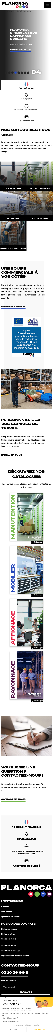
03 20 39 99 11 (14, 972)
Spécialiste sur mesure (10, 916)
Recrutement (6, 912)
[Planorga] (15, 5)
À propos (5, 907)
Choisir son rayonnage (10, 951)
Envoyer (25, 992)
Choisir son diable (8, 939)
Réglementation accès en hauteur (15, 956)
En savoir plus (20, 50)
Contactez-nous (13, 307)
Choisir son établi (8, 946)
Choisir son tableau (9, 929)
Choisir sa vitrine (8, 934)
